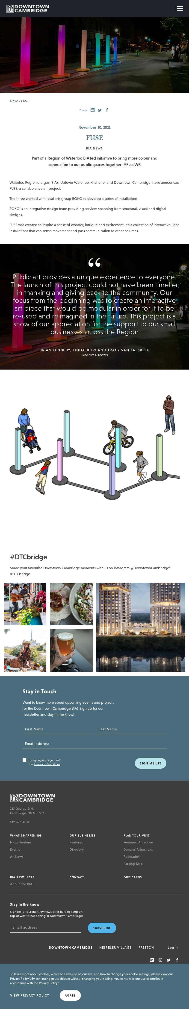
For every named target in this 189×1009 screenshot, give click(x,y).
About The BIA (21, 884)
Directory (77, 849)
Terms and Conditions (47, 764)
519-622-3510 (19, 822)
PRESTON (146, 947)
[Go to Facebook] (177, 960)
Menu (180, 8)
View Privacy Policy (29, 995)
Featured (77, 842)
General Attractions (138, 849)
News (14, 101)
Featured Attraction (138, 842)
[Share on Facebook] (107, 110)
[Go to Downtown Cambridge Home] (93, 797)
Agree (70, 995)
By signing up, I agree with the (45, 762)
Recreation (132, 856)
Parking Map (133, 864)
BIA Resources (22, 877)
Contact (77, 877)
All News (16, 856)
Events (15, 849)
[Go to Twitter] (169, 960)
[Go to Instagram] (160, 960)
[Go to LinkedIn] (152, 960)
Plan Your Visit (137, 835)
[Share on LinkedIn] (92, 110)
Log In (173, 947)
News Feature (20, 842)
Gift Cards (133, 877)
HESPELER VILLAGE (115, 947)
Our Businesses (82, 835)
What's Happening (26, 835)
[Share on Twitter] (100, 110)
